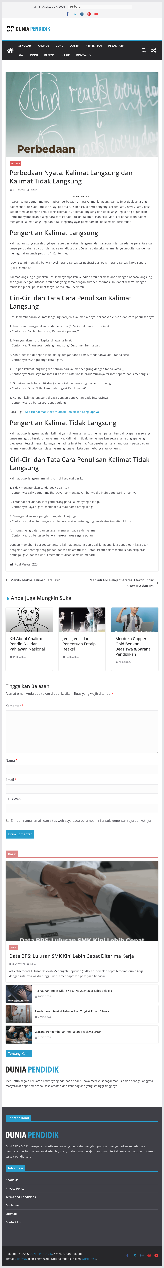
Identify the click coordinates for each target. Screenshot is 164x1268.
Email (11, 780)
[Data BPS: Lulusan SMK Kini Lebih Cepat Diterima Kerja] (82, 901)
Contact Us (13, 1222)
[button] (90, 55)
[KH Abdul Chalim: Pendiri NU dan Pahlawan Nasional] (29, 610)
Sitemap (11, 1214)
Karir (66, 55)
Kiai (21, 55)
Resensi (49, 55)
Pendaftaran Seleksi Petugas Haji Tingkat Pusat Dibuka (72, 1011)
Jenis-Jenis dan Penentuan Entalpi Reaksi (80, 644)
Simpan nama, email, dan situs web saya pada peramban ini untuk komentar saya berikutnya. (81, 820)
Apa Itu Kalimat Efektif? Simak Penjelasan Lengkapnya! (62, 412)
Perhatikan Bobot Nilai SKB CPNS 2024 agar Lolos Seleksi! (73, 991)
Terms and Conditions (21, 1197)
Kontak (82, 55)
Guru (59, 45)
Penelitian (94, 45)
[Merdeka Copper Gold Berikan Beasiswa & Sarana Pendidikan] (134, 610)
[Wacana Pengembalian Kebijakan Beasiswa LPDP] (19, 1035)
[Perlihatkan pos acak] (153, 50)
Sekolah (24, 45)
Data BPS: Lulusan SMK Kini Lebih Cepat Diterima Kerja (71, 956)
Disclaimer (13, 1205)
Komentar (14, 706)
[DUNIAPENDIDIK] (32, 1128)
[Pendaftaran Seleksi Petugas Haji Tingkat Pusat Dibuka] (19, 1014)
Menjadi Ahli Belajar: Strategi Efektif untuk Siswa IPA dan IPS (122, 583)
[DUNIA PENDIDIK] (10, 50)
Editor (33, 189)
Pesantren (116, 45)
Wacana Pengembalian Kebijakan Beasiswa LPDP (68, 1032)
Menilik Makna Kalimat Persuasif (35, 580)
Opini (34, 55)
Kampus (43, 45)
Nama (11, 760)
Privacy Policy (15, 1188)
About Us (12, 1180)
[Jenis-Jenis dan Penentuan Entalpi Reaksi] (82, 610)
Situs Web (13, 799)
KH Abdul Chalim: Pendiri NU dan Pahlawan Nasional (27, 644)
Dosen (74, 45)
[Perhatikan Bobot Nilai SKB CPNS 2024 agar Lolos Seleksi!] (19, 994)
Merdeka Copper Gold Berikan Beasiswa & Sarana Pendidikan (133, 646)
